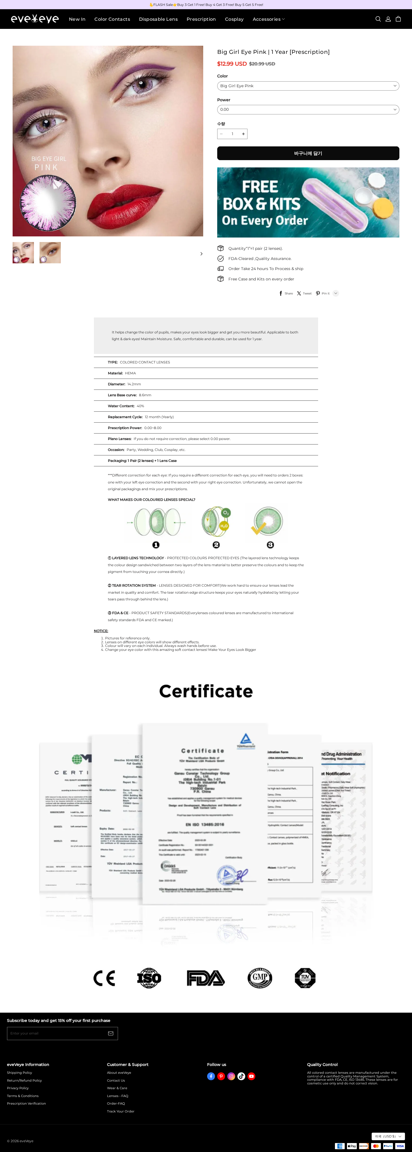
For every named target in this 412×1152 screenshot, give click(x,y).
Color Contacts (112, 19)
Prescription (201, 19)
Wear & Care (117, 1088)
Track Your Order (121, 1111)
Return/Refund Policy (24, 1080)
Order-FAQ (116, 1103)
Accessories (267, 19)
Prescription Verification (26, 1103)
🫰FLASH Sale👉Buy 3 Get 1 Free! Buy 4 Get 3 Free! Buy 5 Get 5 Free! (206, 4)
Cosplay (234, 19)
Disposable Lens (158, 19)
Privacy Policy (18, 1088)
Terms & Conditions (23, 1096)
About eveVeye (119, 1073)
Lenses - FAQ (117, 1096)
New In (77, 19)
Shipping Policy (19, 1073)
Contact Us (116, 1080)
